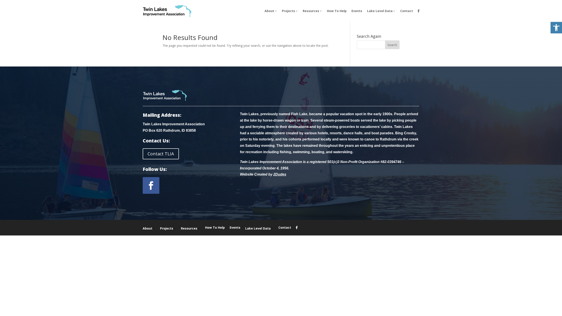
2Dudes (279, 174)
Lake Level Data (380, 11)
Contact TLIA (161, 154)
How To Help (337, 11)
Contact (406, 11)
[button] (556, 27)
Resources (311, 11)
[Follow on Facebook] (151, 185)
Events (356, 11)
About (269, 11)
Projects (288, 11)
